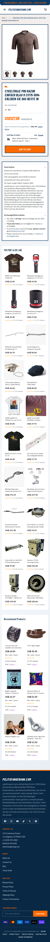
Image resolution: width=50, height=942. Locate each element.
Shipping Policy (8, 895)
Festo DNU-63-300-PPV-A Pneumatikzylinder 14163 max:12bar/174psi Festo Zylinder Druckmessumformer (14, 561)
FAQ (4, 866)
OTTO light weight (33, 646)
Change (40, 135)
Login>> (12, 664)
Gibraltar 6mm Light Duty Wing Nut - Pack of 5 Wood (36, 738)
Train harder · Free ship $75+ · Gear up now (25, 2)
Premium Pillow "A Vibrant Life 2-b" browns (35, 692)
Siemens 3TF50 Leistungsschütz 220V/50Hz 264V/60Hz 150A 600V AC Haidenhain (35, 561)
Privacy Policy (8, 887)
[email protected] (17, 231)
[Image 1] (7, 74)
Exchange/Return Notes (14, 215)
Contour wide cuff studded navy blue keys (13, 647)
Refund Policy (8, 882)
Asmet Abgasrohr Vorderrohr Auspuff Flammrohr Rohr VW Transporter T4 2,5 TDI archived (35, 348)
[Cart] (45, 9)
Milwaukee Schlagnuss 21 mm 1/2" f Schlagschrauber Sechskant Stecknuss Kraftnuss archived (35, 312)
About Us (6, 858)
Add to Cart (25, 149)
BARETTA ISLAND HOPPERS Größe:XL (34, 419)
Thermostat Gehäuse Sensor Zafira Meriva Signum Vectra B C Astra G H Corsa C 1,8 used (13, 383)
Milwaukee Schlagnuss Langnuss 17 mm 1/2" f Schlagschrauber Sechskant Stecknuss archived (35, 277)
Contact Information (11, 899)
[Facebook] (5, 821)
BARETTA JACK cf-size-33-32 (13, 455)
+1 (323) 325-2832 (10, 840)
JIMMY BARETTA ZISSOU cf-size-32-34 (13, 419)
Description (9, 167)
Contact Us (7, 862)
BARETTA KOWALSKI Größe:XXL (12, 277)
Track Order (7, 870)
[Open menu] (4, 9)
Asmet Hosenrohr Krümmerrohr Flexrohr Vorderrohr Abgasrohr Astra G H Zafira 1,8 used (14, 526)
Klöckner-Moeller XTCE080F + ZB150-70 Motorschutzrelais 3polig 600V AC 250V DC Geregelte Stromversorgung (14, 597)
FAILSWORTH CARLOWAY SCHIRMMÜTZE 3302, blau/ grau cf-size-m (35, 383)
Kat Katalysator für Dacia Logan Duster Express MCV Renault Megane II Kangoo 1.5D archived (35, 490)
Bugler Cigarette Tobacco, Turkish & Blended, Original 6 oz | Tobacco (13, 692)
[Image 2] (14, 74)
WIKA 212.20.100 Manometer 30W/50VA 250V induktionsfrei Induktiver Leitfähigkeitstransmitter (35, 597)
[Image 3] (22, 74)
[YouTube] (17, 821)
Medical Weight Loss (12, 736)
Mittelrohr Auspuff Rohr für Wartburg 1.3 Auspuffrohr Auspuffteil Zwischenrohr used (13, 348)
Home (3, 18)
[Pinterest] (35, 821)
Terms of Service (9, 891)
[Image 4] (30, 74)
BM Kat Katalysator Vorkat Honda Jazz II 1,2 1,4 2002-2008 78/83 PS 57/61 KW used (13, 490)
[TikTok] (23, 821)
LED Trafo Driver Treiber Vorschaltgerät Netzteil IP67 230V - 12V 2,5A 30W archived (35, 455)
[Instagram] (11, 821)
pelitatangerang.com (19, 9)
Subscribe (40, 914)
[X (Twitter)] (29, 821)
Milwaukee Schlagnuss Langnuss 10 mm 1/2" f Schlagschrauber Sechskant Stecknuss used (13, 312)
